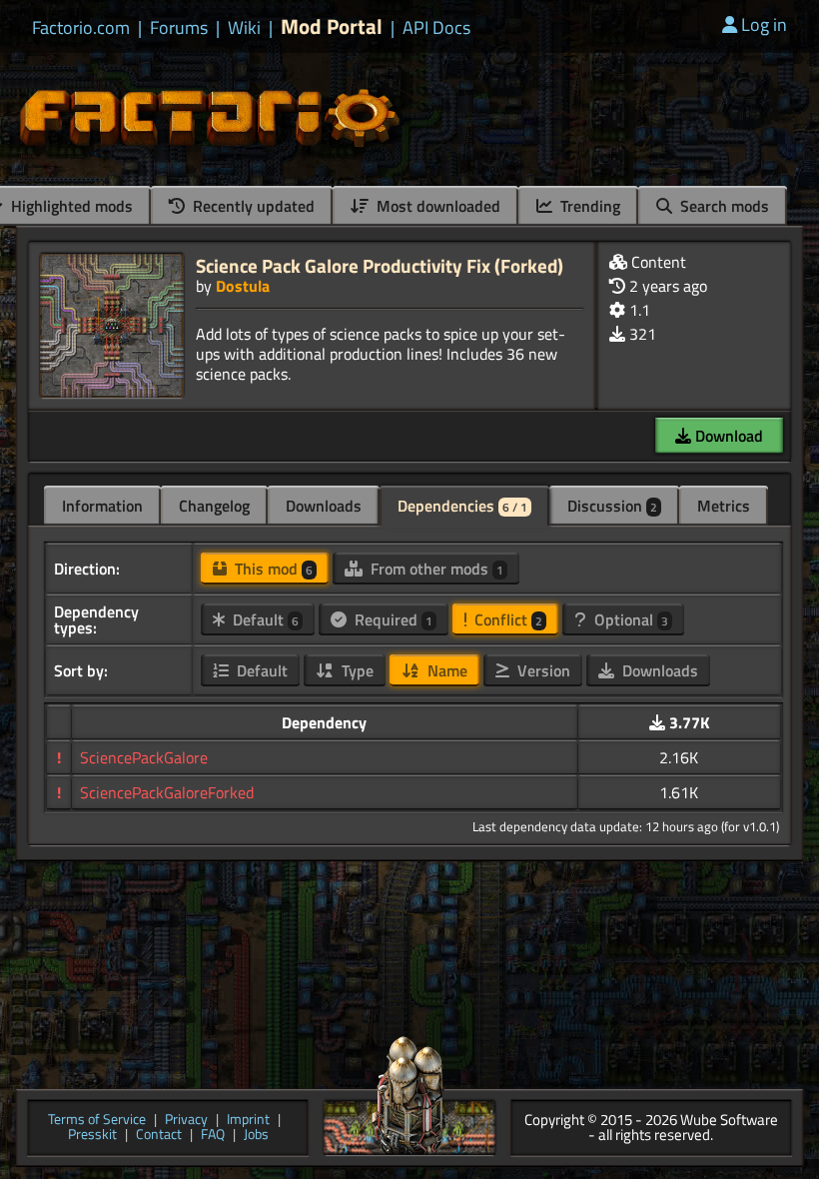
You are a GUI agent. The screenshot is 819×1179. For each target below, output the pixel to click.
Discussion (612, 506)
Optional (629, 619)
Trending (588, 206)
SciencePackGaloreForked (167, 792)
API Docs (436, 28)
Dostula (243, 286)
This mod (272, 569)
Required (391, 619)
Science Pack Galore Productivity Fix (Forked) (379, 265)
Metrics (723, 506)
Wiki (244, 28)
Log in (764, 24)
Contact (159, 1135)
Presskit (92, 1135)
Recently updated (252, 206)
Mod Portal (332, 26)
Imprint (248, 1120)
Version (541, 670)
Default (264, 619)
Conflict (506, 619)
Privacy (186, 1120)
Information (102, 506)
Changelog (214, 506)
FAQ (213, 1135)
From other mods (435, 569)
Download (727, 436)
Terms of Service (97, 1120)
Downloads (324, 506)
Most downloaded (436, 206)
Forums (179, 28)
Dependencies (462, 506)
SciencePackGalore (144, 757)
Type (356, 670)
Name (445, 670)
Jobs (256, 1135)
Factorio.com (81, 28)
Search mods (722, 206)
